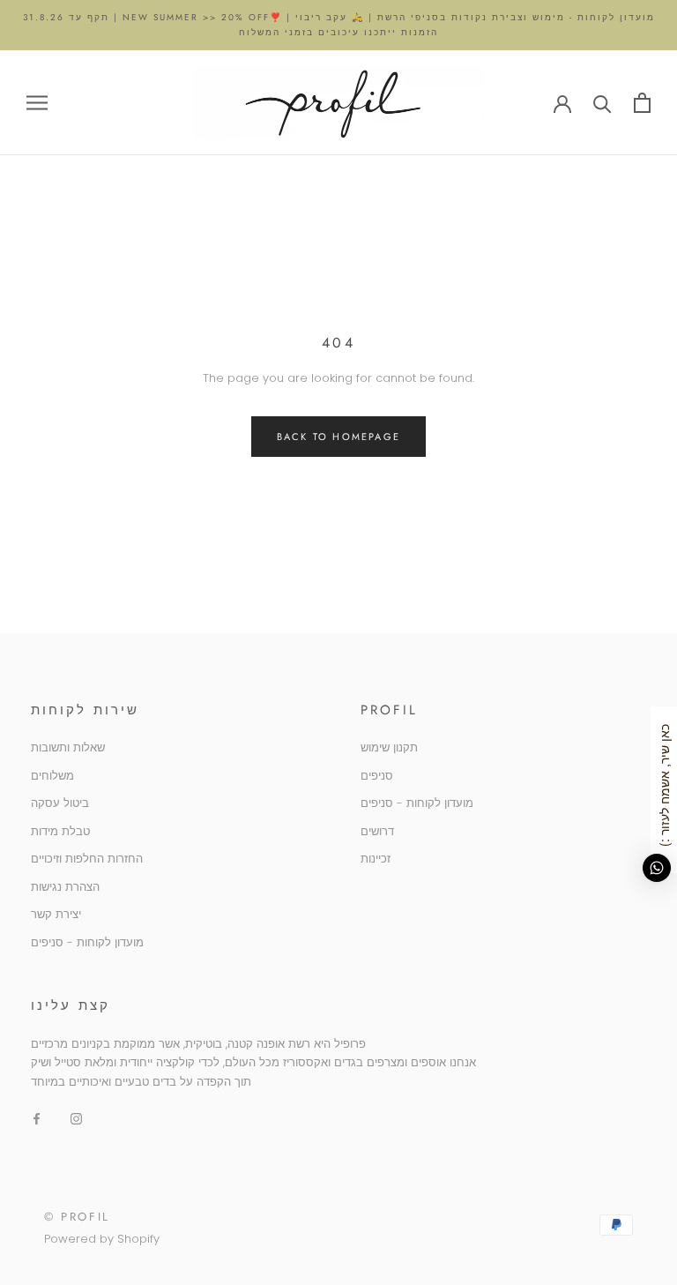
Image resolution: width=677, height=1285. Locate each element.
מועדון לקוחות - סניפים (87, 942)
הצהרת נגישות (65, 886)
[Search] (602, 102)
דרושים (377, 831)
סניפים (377, 775)
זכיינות (376, 858)
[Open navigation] (37, 102)
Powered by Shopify (102, 1238)
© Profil (77, 1216)
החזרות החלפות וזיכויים (87, 858)
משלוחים (52, 775)
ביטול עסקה (60, 803)
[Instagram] (76, 1118)
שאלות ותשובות (68, 747)
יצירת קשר (56, 914)
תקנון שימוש (389, 747)
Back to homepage (338, 437)
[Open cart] (642, 103)
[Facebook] (36, 1118)
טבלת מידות (60, 831)
